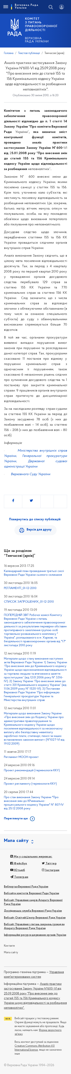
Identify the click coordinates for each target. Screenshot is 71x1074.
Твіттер (51, 863)
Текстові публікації (29, 53)
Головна (8, 53)
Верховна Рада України (37, 40)
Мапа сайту (11, 952)
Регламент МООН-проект (21, 757)
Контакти (9, 945)
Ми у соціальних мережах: (32, 856)
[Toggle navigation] (5, 7)
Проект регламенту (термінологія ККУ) (30, 783)
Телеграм (20, 877)
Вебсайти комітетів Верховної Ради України (31, 893)
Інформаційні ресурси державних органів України (35, 935)
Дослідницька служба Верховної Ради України (33, 910)
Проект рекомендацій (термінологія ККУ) (32, 770)
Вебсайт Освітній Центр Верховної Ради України (34, 917)
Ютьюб (19, 870)
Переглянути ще (16, 818)
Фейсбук (20, 863)
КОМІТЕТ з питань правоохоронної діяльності (41, 24)
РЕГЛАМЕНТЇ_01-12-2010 (20, 588)
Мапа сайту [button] (16, 840)
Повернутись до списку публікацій (35, 519)
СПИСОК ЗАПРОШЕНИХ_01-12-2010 (29, 601)
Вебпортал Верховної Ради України (26, 886)
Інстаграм (52, 870)
